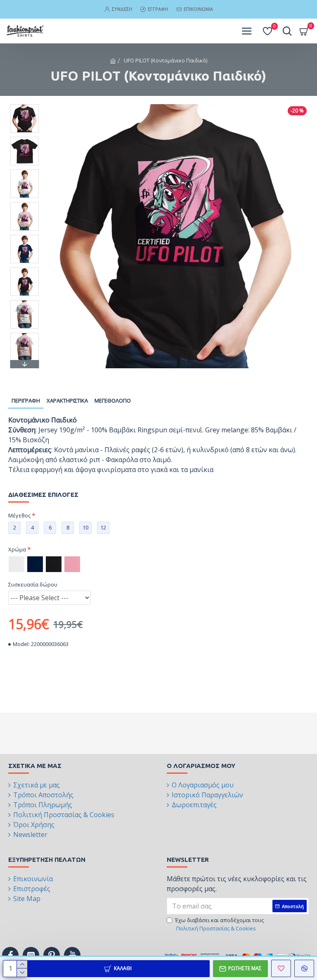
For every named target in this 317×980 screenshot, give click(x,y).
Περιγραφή (26, 400)
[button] (24, 106)
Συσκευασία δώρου (32, 584)
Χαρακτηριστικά (67, 400)
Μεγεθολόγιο (113, 400)
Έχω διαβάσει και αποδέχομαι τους (219, 924)
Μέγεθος (19, 515)
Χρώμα (17, 549)
